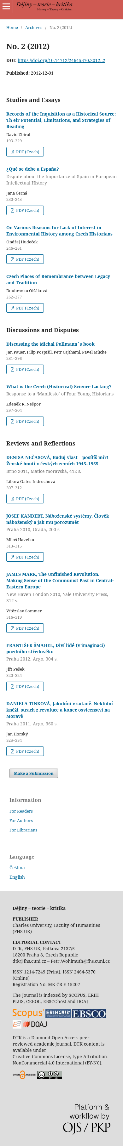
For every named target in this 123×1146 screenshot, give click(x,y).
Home (12, 27)
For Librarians (23, 830)
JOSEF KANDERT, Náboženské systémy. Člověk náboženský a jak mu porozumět (57, 523)
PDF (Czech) (27, 152)
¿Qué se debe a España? (61, 176)
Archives (33, 27)
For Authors (21, 820)
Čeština (17, 868)
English (17, 877)
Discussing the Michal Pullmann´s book (50, 344)
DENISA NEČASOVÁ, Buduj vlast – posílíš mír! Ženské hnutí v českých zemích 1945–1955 (57, 464)
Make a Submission (34, 773)
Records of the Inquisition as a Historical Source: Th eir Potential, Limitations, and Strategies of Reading (61, 120)
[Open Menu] (6, 6)
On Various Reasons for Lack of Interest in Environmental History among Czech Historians (59, 230)
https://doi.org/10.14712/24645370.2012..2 (61, 60)
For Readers (21, 811)
